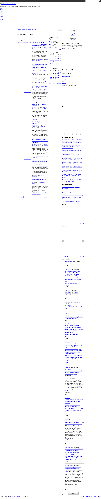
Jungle (64, 80)
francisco (34, 83)
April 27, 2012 (35, 47)
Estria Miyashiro (39, 59)
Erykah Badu (66, 76)
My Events (34, 29)
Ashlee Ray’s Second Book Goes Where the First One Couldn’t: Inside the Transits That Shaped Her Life (74, 422)
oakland (51, 44)
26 (57, 61)
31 (57, 78)
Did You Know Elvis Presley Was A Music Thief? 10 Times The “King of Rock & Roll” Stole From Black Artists (72, 147)
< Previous (20, 197)
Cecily (37, 98)
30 (51, 63)
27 (58, 61)
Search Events (30, 37)
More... (73, 493)
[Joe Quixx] (64, 216)
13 (58, 58)
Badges (82, 496)
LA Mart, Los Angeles (43, 48)
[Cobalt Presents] (74, 219)
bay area (51, 41)
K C (66, 261)
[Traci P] (67, 219)
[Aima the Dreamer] (80, 216)
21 (60, 60)
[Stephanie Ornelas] (80, 208)
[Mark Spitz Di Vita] (77, 219)
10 (53, 58)
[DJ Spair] (80, 219)
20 (58, 60)
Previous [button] (63, 241)
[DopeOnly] (64, 208)
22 (50, 61)
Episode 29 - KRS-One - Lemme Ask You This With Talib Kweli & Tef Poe (74, 410)
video (77, 302)
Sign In (83, 0)
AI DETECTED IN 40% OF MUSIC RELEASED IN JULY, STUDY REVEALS (74, 401)
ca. (37, 100)
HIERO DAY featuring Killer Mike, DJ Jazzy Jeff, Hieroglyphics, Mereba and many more (74, 372)
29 (50, 63)
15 (50, 60)
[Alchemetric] (77, 216)
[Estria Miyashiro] (74, 216)
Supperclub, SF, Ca (42, 108)
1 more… (67, 362)
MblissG (71, 261)
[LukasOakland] (74, 208)
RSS (63, 494)
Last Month (51, 83)
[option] (73, 241)
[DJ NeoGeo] (74, 212)
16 (51, 60)
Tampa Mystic (68, 465)
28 (60, 61)
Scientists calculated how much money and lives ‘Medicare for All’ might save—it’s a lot (74, 345)
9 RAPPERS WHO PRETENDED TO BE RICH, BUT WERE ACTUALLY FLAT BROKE (71, 176)
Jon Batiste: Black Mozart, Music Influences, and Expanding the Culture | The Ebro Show (73, 458)
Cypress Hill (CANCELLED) (39, 179)
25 (55, 61)
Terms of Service (97, 496)
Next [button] (83, 241)
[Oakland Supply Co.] (67, 208)
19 (57, 60)
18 (55, 60)
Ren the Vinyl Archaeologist (15, 496)
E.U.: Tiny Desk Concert (71, 283)
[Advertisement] (50, 25)
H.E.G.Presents (39, 156)
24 (53, 61)
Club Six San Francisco (43, 90)
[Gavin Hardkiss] (70, 208)
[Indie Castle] (70, 212)
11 (55, 58)
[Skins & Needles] (70, 216)
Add (60, 30)
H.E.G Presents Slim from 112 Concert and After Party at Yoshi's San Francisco (40, 141)
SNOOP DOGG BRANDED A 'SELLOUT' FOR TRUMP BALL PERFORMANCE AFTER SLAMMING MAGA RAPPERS (72, 141)
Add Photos (66, 256)
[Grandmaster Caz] (77, 212)
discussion (78, 313)
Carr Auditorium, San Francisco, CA (39, 126)
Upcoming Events (21, 29)
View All (59, 49)
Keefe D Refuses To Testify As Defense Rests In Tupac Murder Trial (73, 279)
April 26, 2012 (35, 70)
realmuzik (67, 419)
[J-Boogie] (70, 219)
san (45, 82)
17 (53, 60)
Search (99, 1)
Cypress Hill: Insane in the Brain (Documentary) (72, 195)
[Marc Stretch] (67, 216)
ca (36, 83)
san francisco (37, 194)
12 (57, 58)
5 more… (67, 285)
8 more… (67, 296)
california (38, 60)
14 (60, 58)
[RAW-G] (64, 219)
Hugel (64, 83)
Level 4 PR (38, 82)
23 (51, 61)
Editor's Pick (67, 269)
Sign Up (79, 0)
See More (67, 390)
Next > (45, 197)
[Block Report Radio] (67, 212)
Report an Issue (89, 496)
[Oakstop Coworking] (77, 208)
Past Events (28, 29)
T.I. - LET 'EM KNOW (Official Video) (71, 201)
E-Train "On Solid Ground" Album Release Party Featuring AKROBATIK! (39, 161)
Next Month (58, 83)
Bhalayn (67, 471)
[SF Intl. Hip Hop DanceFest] (80, 212)
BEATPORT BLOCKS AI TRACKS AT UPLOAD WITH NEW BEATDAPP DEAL (74, 331)
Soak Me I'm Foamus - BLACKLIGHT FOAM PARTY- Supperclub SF (39, 104)
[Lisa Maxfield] (64, 212)
